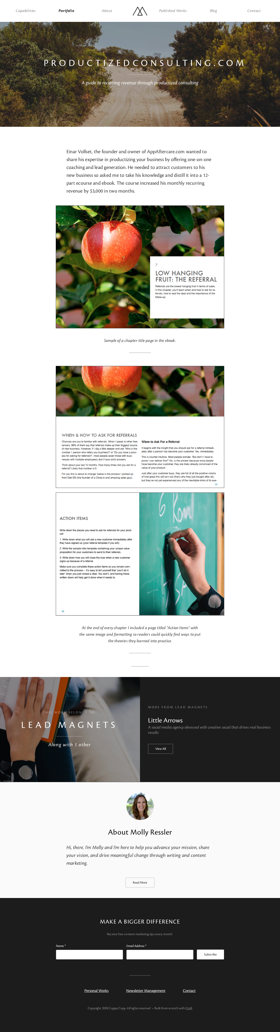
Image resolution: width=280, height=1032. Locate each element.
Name (61, 946)
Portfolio (66, 10)
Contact (254, 10)
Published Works (173, 10)
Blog (213, 10)
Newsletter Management (145, 990)
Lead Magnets (69, 725)
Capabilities (26, 10)
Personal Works (96, 990)
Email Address (136, 946)
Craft (189, 1008)
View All (160, 749)
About (107, 10)
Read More (140, 883)
